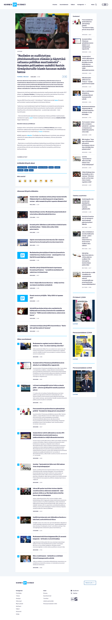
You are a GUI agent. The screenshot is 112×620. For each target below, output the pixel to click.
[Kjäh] (51, 181)
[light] (107, 4)
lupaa (56, 100)
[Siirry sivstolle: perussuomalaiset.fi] (83, 599)
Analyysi (18, 598)
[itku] (30, 181)
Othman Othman (22, 167)
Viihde (17, 614)
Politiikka (20, 77)
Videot (73, 4)
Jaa (64, 76)
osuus (40, 131)
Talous (18, 596)
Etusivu (55, 4)
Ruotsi (31, 170)
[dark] (103, 4)
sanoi (31, 118)
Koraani (51, 167)
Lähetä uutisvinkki (48, 601)
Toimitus (45, 598)
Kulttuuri (18, 606)
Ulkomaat (26, 77)
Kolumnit (18, 611)
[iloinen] (25, 181)
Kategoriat (80, 4)
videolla (29, 135)
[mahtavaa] (41, 181)
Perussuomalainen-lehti (50, 604)
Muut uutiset (19, 604)
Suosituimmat (64, 4)
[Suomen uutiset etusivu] (12, 5)
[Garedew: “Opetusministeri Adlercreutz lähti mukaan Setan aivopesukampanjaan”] (77, 162)
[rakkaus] (46, 181)
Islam (26, 170)
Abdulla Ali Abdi (33, 167)
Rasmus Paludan (43, 167)
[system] (105, 4)
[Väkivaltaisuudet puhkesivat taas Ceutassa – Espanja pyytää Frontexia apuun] (77, 82)
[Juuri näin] (20, 181)
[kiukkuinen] (36, 181)
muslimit (57, 167)
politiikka (20, 170)
